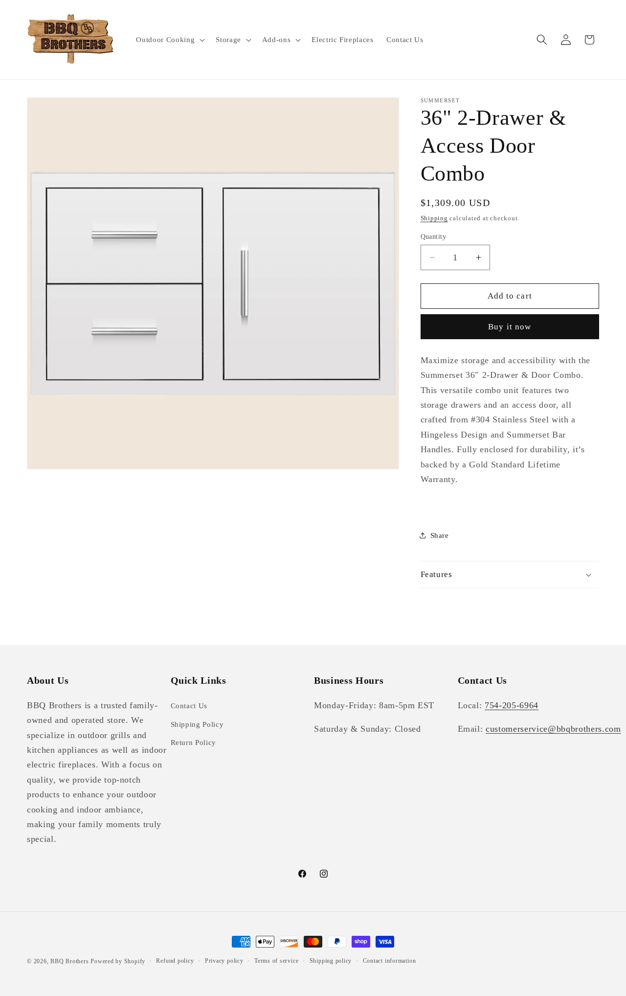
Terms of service (276, 960)
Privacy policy (224, 960)
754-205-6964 (511, 705)
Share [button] (439, 535)
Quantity (434, 236)
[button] (169, 39)
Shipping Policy (197, 723)
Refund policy (175, 960)
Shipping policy (331, 960)
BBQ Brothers (69, 961)
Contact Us (189, 705)
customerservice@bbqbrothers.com (553, 729)
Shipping (434, 218)
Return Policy (194, 742)
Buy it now (509, 326)
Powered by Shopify (117, 961)
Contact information (389, 960)
